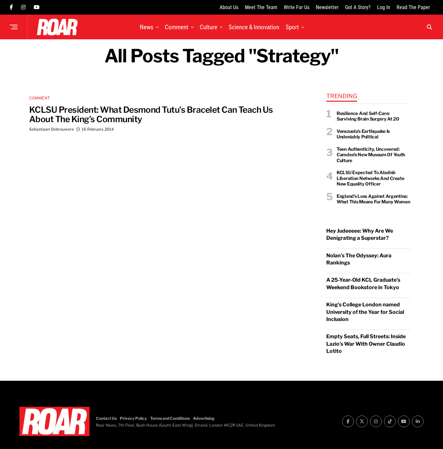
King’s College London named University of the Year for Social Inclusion (365, 311)
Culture (208, 27)
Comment (176, 27)
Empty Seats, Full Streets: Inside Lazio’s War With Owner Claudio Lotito (366, 343)
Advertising (204, 418)
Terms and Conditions (170, 418)
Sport (292, 27)
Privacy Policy (133, 418)
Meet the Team (261, 7)
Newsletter (327, 7)
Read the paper (413, 7)
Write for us (296, 7)
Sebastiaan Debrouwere (51, 129)
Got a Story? (358, 7)
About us (229, 7)
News (146, 27)
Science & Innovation (254, 27)
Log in (383, 7)
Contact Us (106, 418)
